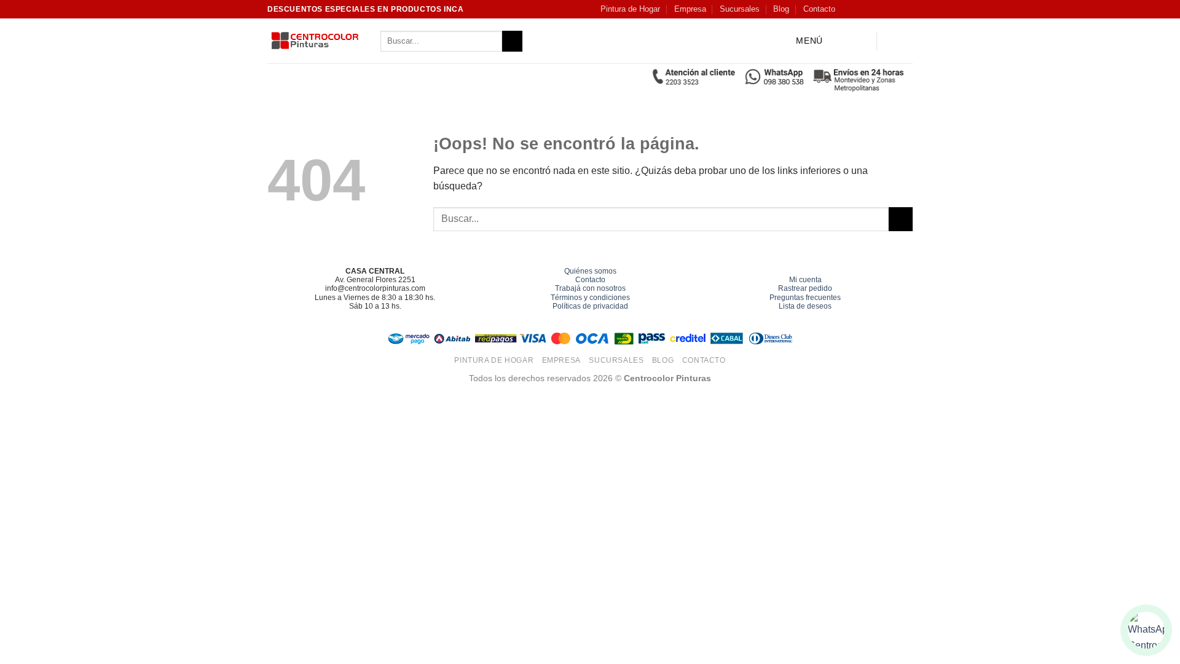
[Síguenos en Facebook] (847, 9)
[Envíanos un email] (895, 9)
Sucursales (740, 9)
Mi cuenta (805, 279)
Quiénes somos (590, 271)
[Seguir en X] (883, 9)
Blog (781, 9)
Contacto (819, 9)
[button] (799, 41)
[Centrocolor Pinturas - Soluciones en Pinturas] (314, 41)
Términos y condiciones (590, 297)
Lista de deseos (805, 306)
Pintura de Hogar (630, 9)
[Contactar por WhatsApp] (1146, 630)
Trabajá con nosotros (590, 288)
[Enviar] (512, 41)
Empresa (690, 9)
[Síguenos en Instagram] (859, 9)
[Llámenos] (906, 9)
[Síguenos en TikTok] (871, 9)
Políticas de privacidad (590, 306)
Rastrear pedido (805, 288)
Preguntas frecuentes (805, 297)
